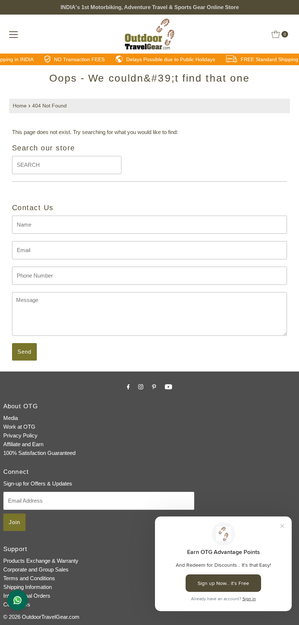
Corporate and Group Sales (36, 569)
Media (10, 418)
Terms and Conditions (29, 578)
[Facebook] (128, 386)
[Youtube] (168, 386)
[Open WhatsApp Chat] (17, 600)
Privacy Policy (20, 435)
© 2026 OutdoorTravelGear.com (41, 617)
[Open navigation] (13, 34)
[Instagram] (140, 386)
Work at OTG (19, 427)
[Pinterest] (154, 386)
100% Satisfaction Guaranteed (39, 453)
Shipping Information (27, 587)
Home (20, 106)
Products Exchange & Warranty (40, 561)
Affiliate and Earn (23, 444)
